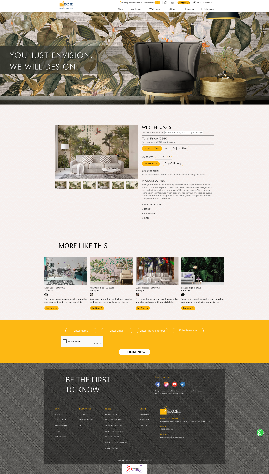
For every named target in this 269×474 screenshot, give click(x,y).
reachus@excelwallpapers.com (172, 437)
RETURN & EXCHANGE (114, 420)
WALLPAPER (144, 414)
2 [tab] (67, 282)
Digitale (148, 467)
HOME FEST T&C (111, 448)
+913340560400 (204, 2)
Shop (120, 9)
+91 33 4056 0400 (166, 429)
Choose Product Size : (153, 132)
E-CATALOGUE (60, 420)
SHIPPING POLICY (112, 437)
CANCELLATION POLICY (114, 431)
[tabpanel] (65, 271)
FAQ (80, 426)
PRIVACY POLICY (111, 414)
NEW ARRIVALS (61, 426)
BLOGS (57, 431)
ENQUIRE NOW (135, 352)
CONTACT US (84, 414)
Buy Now (150, 163)
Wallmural (154, 9)
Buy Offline (172, 163)
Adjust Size (179, 148)
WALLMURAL (145, 420)
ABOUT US (59, 414)
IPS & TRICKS (61, 437)
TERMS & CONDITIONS (114, 426)
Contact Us (184, 2)
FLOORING (144, 426)
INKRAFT (173, 9)
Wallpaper (136, 9)
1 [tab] (64, 282)
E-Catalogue (207, 9)
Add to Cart (152, 148)
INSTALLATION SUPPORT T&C (116, 443)
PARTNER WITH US (86, 420)
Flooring (189, 9)
